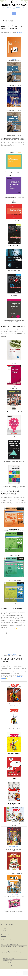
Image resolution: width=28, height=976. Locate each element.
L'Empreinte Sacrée (7, 960)
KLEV (16, 912)
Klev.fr (4, 956)
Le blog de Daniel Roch (7, 939)
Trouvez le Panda (7, 962)
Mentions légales (7, 930)
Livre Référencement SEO (14, 3)
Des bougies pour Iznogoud (14, 872)
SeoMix (10, 942)
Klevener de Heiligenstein (9, 965)
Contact (5, 928)
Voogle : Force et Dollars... (14, 894)
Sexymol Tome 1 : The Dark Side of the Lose (14, 910)
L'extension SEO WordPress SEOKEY (10, 944)
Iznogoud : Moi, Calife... (14, 846)
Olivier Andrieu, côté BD (8, 958)
